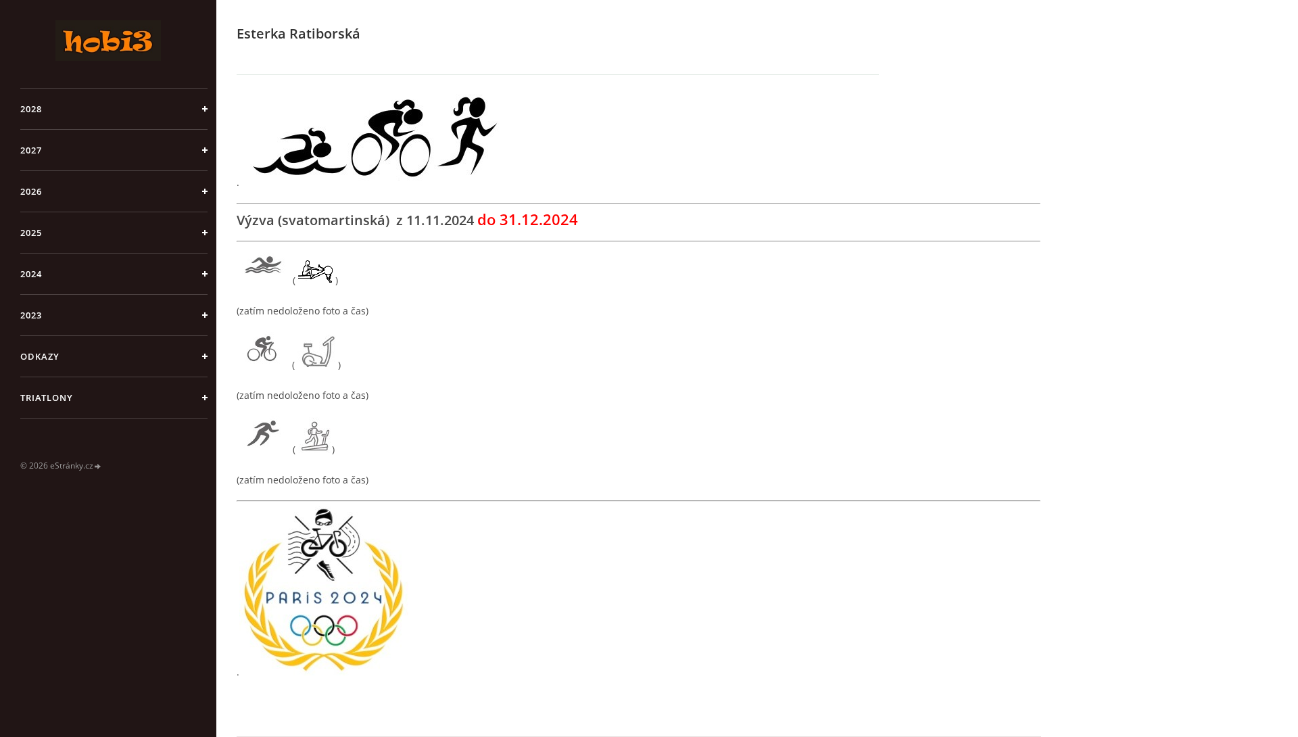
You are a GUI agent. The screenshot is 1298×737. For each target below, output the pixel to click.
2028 (31, 109)
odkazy (39, 356)
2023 (31, 315)
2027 (31, 150)
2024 (31, 274)
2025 (31, 233)
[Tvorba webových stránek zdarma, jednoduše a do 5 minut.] (98, 466)
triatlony (46, 397)
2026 (31, 191)
